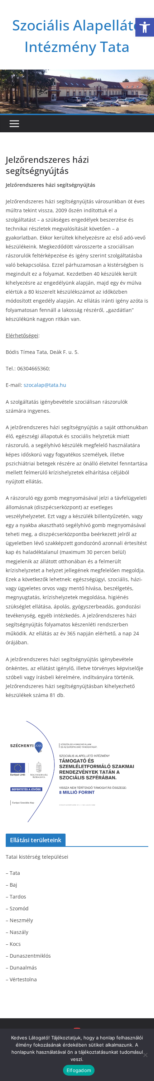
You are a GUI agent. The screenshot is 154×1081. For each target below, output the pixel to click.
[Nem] (145, 1054)
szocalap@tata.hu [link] (45, 384)
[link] (144, 27)
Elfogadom (79, 1070)
